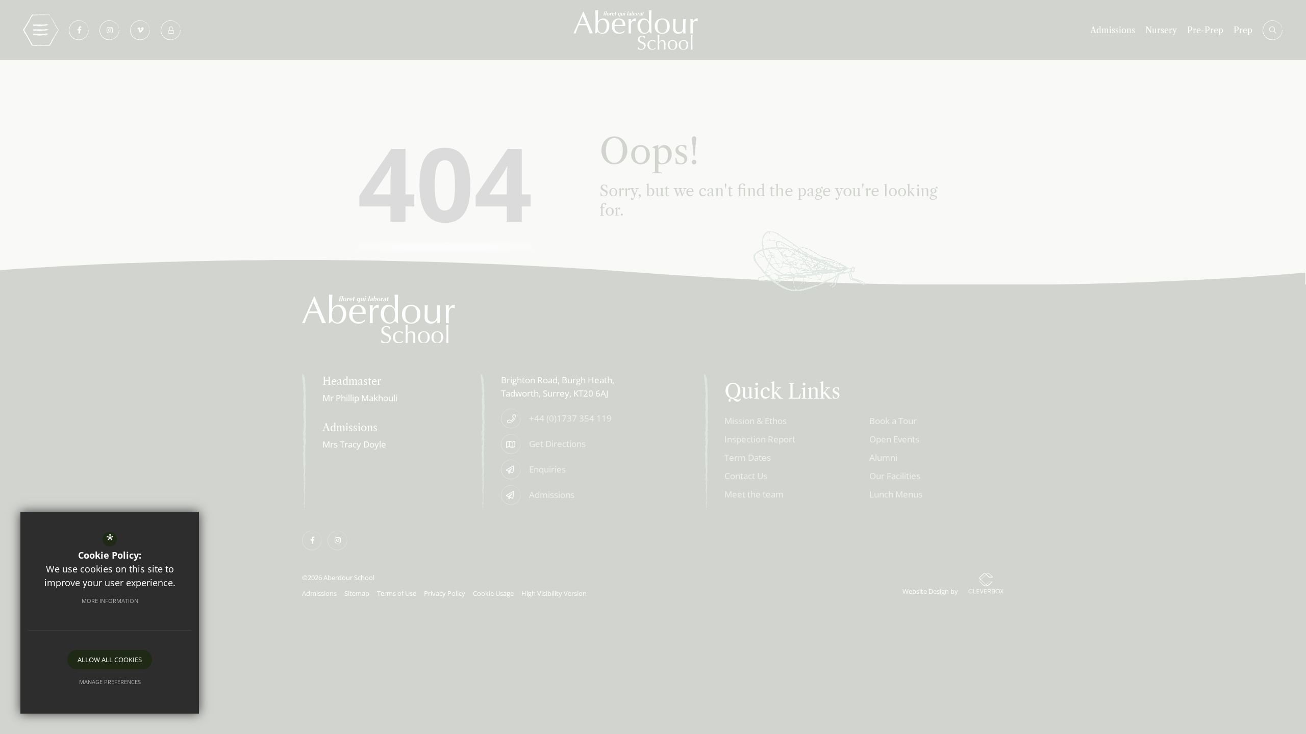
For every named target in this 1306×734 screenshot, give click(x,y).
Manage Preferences (110, 682)
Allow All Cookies (110, 659)
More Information (110, 601)
